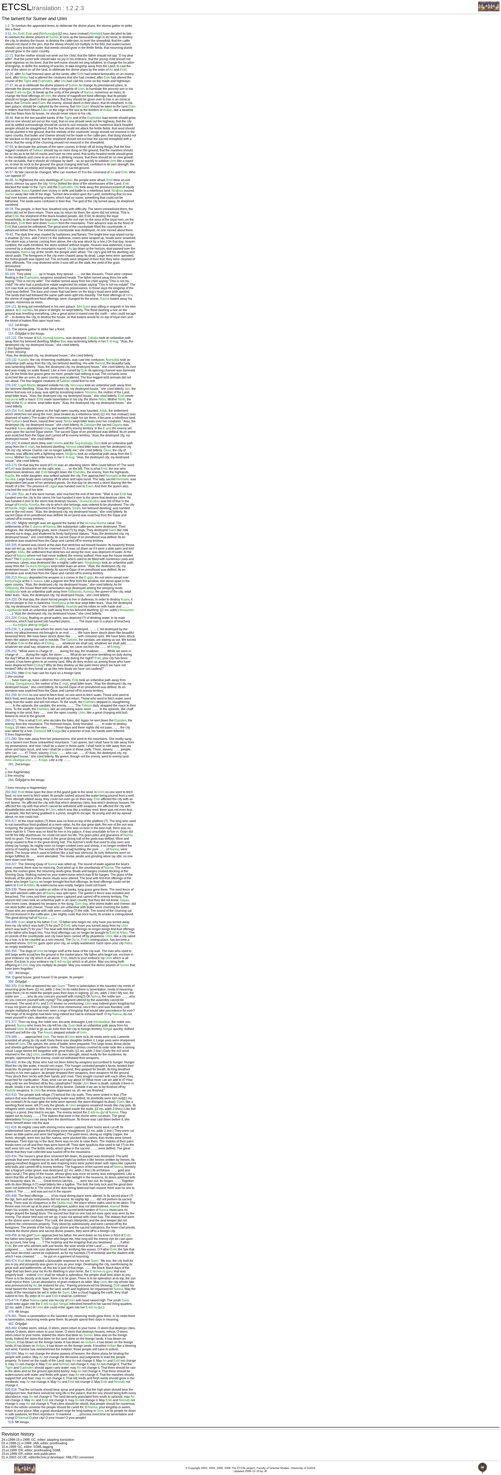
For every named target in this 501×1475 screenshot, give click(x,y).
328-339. (11, 889)
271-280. (11, 738)
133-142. (11, 385)
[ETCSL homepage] (488, 10)
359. (11, 981)
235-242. (11, 651)
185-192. (11, 523)
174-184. (11, 494)
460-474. (11, 1260)
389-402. (11, 1062)
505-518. (11, 1389)
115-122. (11, 337)
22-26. (9, 74)
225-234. (11, 629)
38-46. (9, 117)
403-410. (11, 1094)
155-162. (11, 443)
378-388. (11, 1036)
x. (6, 768)
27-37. (9, 85)
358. (8, 977)
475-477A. (12, 1300)
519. (11, 1422)
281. (11, 764)
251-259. (11, 695)
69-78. (9, 209)
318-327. (11, 864)
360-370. (11, 986)
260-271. (11, 720)
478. (11, 1311)
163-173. (11, 465)
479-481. (11, 1316)
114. (11, 333)
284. (11, 780)
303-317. (11, 821)
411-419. (11, 1127)
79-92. (9, 234)
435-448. (11, 1195)
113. (8, 329)
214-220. (11, 599)
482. (11, 1323)
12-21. (9, 55)
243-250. (11, 673)
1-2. (7, 25)
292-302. (11, 792)
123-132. (11, 359)
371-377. (11, 1022)
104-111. (11, 306)
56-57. (9, 172)
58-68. (9, 180)
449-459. (11, 1235)
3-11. (8, 33)
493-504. (11, 1353)
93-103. (10, 274)
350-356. (11, 951)
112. (11, 325)
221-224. (11, 617)
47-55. (9, 146)
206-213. (11, 577)
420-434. (11, 1156)
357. (11, 973)
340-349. (11, 922)
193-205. (11, 545)
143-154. (11, 410)
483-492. (11, 1328)
